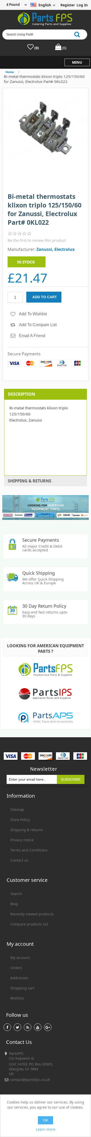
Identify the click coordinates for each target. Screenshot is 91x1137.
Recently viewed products (32, 914)
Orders (16, 967)
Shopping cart (22, 988)
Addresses (19, 977)
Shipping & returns (26, 829)
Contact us (19, 860)
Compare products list (29, 924)
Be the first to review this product (37, 240)
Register (67, 5)
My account (20, 957)
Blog (14, 903)
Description (21, 394)
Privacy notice (22, 839)
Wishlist (17, 998)
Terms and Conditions (29, 850)
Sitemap (17, 809)
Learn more (45, 1129)
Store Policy (20, 819)
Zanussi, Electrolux (55, 249)
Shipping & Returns (29, 481)
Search (16, 893)
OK (45, 1120)
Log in (82, 5)
